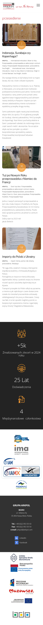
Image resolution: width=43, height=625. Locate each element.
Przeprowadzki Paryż (16, 197)
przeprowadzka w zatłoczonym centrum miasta (18, 189)
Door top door (16, 186)
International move (18, 68)
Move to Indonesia (26, 71)
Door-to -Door (12, 194)
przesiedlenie (34, 66)
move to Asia (15, 71)
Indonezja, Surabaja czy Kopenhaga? (16, 54)
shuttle (24, 73)
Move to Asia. (32, 61)
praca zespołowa (23, 194)
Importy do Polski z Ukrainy (18, 256)
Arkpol (5, 61)
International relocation (19, 61)
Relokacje (15, 264)
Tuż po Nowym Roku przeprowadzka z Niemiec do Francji (19, 179)
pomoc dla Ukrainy (27, 261)
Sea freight (6, 68)
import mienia (15, 261)
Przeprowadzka (7, 63)
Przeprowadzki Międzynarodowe (18, 66)
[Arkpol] (8, 8)
